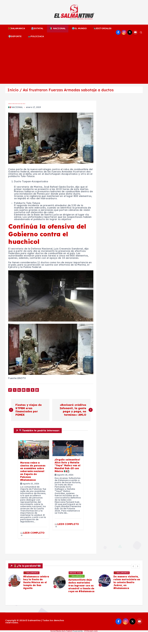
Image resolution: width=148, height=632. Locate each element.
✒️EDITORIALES (102, 28)
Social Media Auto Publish (61, 631)
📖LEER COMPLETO (32, 532)
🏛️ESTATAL (37, 28)
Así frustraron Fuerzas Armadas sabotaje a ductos (68, 90)
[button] (133, 566)
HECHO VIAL (76, 573)
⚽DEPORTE (15, 36)
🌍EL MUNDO (79, 28)
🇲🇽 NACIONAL (58, 28)
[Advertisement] (74, 62)
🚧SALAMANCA (16, 28)
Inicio (13, 90)
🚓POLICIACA (36, 36)
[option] (29, 580)
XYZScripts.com (91, 631)
